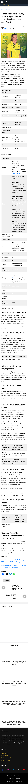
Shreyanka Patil (5, 760)
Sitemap (18, 778)
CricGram (10, 781)
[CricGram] (5, 2)
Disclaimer (20, 775)
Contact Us (13, 775)
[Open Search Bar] (21, 2)
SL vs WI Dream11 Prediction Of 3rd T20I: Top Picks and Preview (10, 596)
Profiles (8, 9)
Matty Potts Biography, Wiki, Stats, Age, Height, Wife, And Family (17, 587)
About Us (7, 775)
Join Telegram (7, 5)
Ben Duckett (4, 755)
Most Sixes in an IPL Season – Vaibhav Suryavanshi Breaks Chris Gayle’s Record (14, 663)
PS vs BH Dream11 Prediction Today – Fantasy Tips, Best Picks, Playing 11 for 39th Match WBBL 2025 (14, 703)
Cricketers (6, 580)
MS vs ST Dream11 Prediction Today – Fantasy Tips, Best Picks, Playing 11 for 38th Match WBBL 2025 (14, 722)
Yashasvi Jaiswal (6, 758)
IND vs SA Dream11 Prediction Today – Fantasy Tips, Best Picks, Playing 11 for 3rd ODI (14, 683)
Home (3, 9)
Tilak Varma (4, 753)
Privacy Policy (11, 778)
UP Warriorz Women (17, 173)
